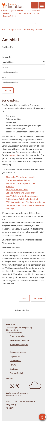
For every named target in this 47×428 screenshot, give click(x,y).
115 (27, 10)
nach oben (38, 298)
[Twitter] (32, 310)
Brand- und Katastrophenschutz (20, 183)
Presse (4, 10)
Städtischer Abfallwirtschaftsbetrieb (22, 199)
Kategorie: (6, 57)
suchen (8, 90)
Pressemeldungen (18, 352)
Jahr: (4, 77)
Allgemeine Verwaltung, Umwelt (20, 177)
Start (4, 29)
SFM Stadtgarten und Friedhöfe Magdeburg (25, 202)
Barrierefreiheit (9, 16)
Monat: (5, 67)
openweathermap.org (19, 393)
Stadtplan (27, 13)
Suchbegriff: (7, 47)
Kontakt (37, 13)
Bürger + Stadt (14, 29)
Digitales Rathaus (16, 10)
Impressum (35, 10)
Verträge (10, 208)
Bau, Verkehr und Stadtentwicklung (21, 196)
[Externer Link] (12, 20)
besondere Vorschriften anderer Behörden (25, 205)
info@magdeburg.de (19, 344)
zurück (25, 298)
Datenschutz (8, 13)
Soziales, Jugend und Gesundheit (20, 192)
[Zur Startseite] (13, 5)
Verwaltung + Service (33, 29)
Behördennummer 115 (20, 340)
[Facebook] (35, 310)
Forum (18, 13)
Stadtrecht (13, 155)
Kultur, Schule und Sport (17, 189)
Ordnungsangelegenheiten (18, 180)
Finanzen (10, 186)
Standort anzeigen (18, 336)
